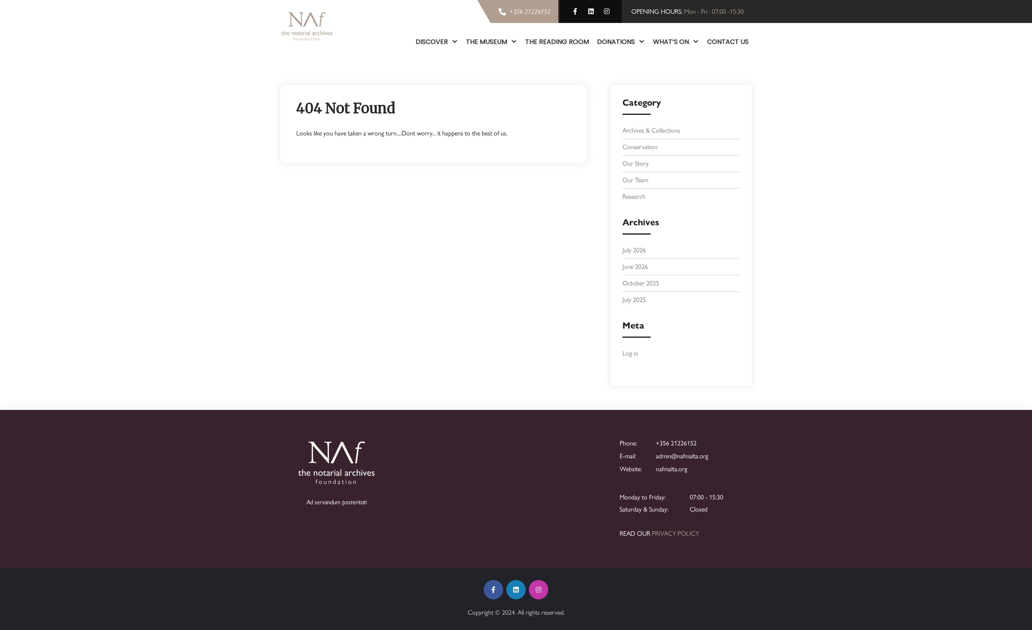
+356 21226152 (676, 443)
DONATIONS (616, 41)
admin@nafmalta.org (682, 456)
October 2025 (640, 283)
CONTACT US (728, 41)
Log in (630, 353)
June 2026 (635, 266)
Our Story (635, 163)
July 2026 (634, 250)
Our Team (635, 180)
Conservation (639, 147)
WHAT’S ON (671, 41)
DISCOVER (432, 41)
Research (633, 196)
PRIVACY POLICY (675, 533)
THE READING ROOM (557, 41)
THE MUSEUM (486, 41)
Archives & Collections (651, 130)
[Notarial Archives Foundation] (307, 26)
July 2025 (634, 300)
